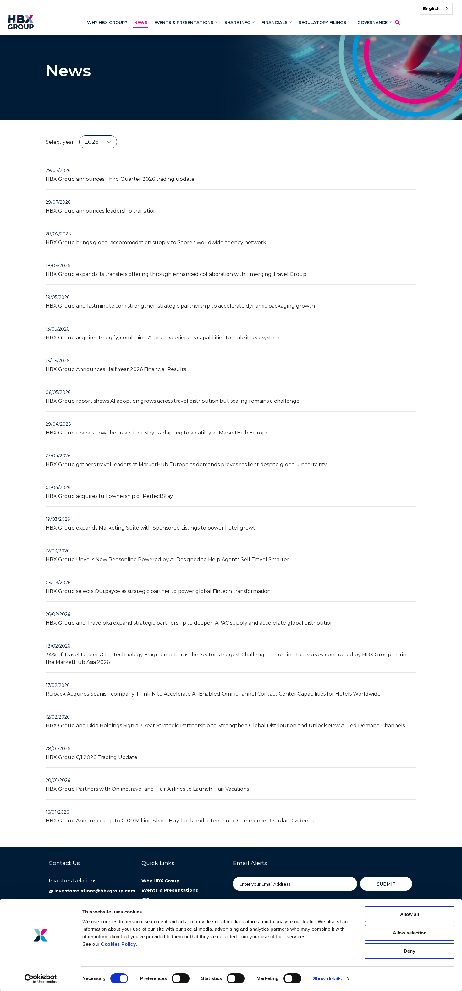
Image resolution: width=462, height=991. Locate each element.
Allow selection (409, 932)
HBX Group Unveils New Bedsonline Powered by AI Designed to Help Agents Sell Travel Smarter (167, 560)
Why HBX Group (160, 881)
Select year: (60, 142)
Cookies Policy (118, 944)
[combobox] (436, 9)
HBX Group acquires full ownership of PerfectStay (109, 496)
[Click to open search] (399, 23)
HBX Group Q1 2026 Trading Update (91, 757)
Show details (327, 978)
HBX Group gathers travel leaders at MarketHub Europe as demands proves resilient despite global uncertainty (186, 464)
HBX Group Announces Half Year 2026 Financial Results (116, 369)
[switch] (181, 978)
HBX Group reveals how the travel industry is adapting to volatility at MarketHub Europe (157, 433)
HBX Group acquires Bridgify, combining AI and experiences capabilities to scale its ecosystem (162, 338)
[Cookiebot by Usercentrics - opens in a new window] (40, 978)
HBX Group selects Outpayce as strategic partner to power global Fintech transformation (158, 591)
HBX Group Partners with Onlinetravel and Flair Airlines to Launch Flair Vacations (147, 789)
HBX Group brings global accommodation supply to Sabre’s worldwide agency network (156, 242)
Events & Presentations (169, 890)
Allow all (409, 914)
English (431, 8)
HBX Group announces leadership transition (101, 211)
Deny (409, 951)
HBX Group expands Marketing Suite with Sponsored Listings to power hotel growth (152, 528)
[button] (92, 891)
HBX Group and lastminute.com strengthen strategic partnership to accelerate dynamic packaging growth (180, 306)
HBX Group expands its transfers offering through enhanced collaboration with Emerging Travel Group (176, 274)
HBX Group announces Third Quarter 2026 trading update (120, 179)
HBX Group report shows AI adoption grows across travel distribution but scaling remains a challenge (173, 401)
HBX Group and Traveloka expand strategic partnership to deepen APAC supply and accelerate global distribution (189, 623)
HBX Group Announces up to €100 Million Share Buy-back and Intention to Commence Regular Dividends (180, 821)
